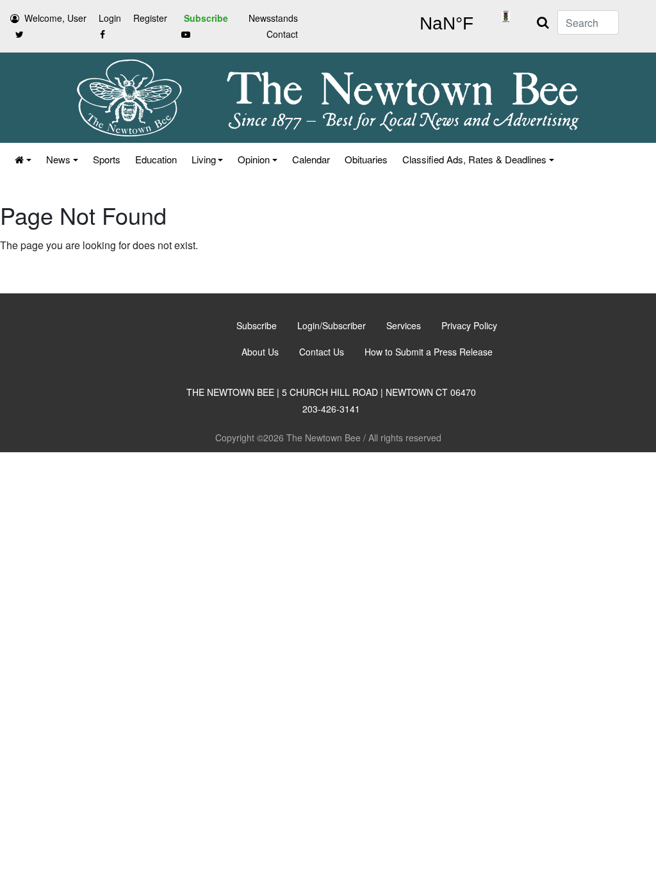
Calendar (311, 159)
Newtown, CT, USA (446, 24)
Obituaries (366, 159)
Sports (106, 159)
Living (204, 159)
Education (156, 159)
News (58, 159)
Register (150, 18)
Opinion (254, 159)
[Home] (22, 159)
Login (110, 18)
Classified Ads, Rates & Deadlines (474, 159)
